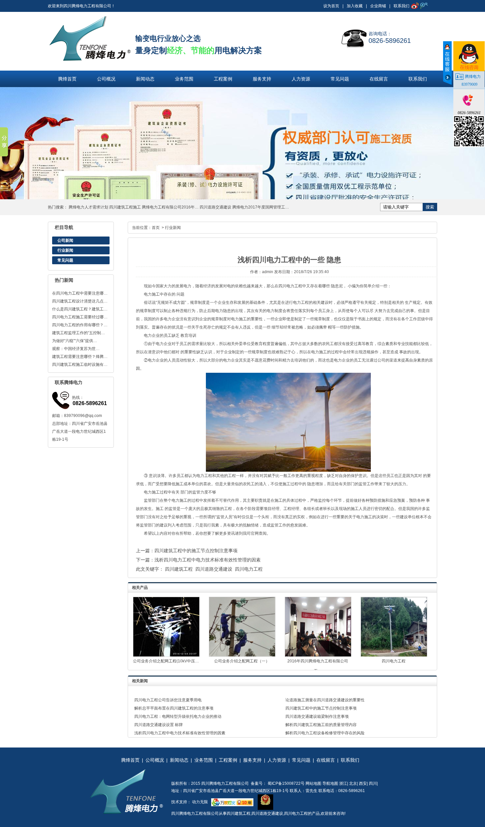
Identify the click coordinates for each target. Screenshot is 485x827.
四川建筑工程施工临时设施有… (80, 364)
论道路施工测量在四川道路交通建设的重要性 (325, 700)
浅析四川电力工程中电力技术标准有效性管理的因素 (207, 559)
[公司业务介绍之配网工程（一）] (242, 655)
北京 (353, 783)
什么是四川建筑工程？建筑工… (80, 309)
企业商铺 (378, 6)
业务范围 (184, 78)
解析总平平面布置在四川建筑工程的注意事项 (173, 708)
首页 (156, 227)
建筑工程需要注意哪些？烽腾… (80, 356)
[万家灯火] (230, 802)
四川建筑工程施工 (125, 207)
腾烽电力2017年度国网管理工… (260, 207)
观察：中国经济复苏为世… (76, 348)
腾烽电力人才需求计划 (88, 207)
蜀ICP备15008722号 (286, 783)
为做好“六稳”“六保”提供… (74, 340)
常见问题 (340, 78)
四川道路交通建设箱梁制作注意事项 (317, 716)
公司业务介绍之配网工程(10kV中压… (166, 661)
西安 (363, 783)
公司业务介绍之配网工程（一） (242, 661)
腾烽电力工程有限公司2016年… (170, 207)
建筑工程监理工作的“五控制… (78, 333)
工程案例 (223, 78)
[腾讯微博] (423, 6)
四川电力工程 (290, 286)
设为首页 (331, 6)
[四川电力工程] (394, 655)
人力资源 (301, 78)
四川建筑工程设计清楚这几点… (80, 301)
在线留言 (379, 78)
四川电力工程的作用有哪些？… (80, 325)
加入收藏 (355, 6)
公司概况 (106, 78)
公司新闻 (65, 240)
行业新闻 (65, 250)
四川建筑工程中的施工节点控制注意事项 (196, 550)
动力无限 (200, 802)
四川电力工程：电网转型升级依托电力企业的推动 (177, 716)
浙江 (343, 783)
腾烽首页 (67, 78)
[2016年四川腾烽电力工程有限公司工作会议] (318, 655)
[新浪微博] (414, 6)
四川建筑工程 (179, 569)
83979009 (469, 84)
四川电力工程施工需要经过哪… (80, 317)
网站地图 (313, 783)
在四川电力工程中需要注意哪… (80, 293)
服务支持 (262, 78)
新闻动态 (145, 78)
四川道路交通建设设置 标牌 (158, 724)
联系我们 (401, 6)
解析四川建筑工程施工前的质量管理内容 (321, 724)
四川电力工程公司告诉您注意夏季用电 (168, 700)
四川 (373, 783)
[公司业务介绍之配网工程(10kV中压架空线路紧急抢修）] (166, 655)
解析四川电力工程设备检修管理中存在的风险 (325, 733)
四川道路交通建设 (215, 207)
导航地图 (330, 783)
